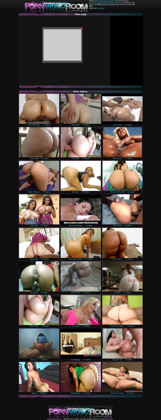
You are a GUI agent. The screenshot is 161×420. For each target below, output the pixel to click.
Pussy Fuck (101, 8)
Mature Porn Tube (95, 2)
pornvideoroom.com (54, 419)
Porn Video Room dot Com (105, 1)
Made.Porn (118, 2)
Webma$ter (109, 419)
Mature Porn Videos (108, 2)
